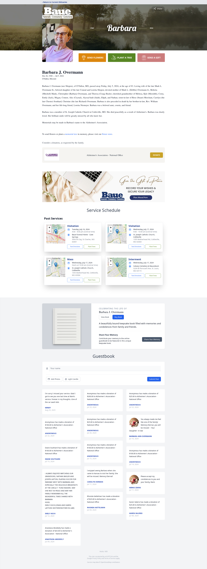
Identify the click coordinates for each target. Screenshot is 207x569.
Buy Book (118, 317)
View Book (105, 317)
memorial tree (71, 133)
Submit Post (154, 379)
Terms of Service (110, 558)
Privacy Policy (96, 558)
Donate (156, 155)
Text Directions (75, 247)
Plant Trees (91, 247)
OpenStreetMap (106, 562)
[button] (55, 231)
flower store (107, 133)
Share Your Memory (152, 339)
